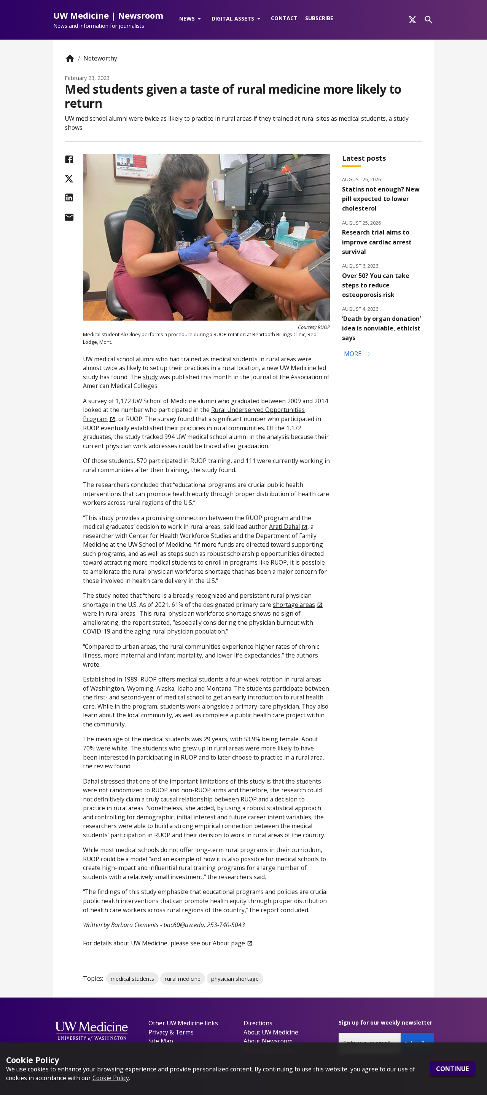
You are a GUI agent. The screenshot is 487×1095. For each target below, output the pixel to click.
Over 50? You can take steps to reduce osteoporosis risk (375, 285)
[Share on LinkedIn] (69, 197)
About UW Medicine (271, 1032)
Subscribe (319, 18)
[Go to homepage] (70, 58)
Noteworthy (100, 58)
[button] (191, 19)
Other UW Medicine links (183, 1023)
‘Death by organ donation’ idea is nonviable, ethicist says (381, 328)
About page (229, 943)
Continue (452, 1069)
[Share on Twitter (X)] (69, 179)
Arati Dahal (284, 526)
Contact (284, 18)
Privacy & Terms (171, 1032)
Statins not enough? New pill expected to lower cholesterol (381, 198)
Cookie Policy (110, 1078)
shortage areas (294, 604)
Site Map (160, 1041)
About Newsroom (268, 1041)
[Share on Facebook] (69, 159)
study (150, 377)
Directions (258, 1023)
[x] (412, 20)
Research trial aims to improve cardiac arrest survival (377, 241)
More (357, 354)
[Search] (428, 19)
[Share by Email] (69, 217)
